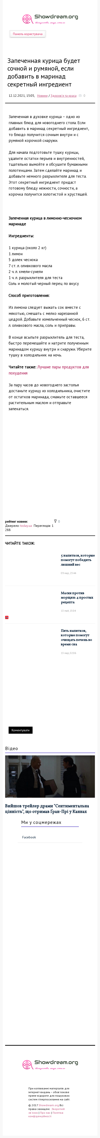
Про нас (45, 1112)
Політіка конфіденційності (45, 1114)
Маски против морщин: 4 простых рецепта (77, 598)
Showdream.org (49, 1105)
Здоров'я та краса (64, 95)
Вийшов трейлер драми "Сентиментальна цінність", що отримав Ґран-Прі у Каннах (47, 809)
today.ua (26, 526)
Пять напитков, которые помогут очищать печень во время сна (76, 637)
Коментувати (21, 730)
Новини (42, 95)
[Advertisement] (50, 468)
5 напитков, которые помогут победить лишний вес (78, 560)
